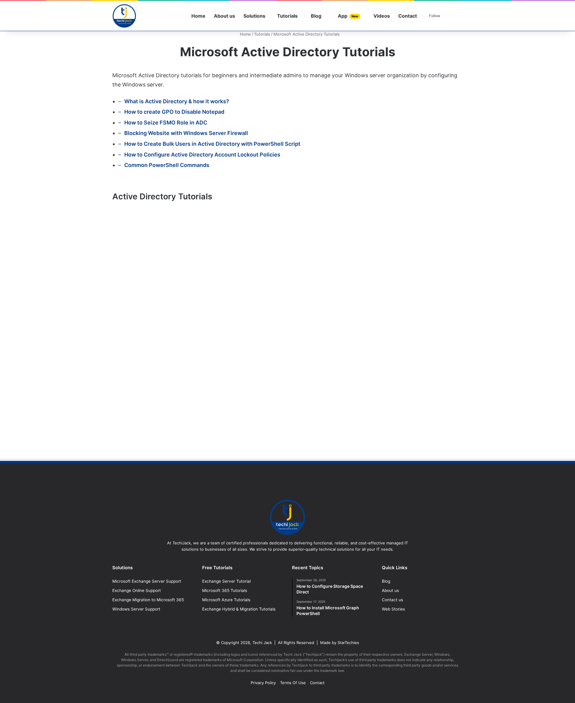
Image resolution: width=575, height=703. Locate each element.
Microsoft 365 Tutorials (224, 590)
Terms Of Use (293, 682)
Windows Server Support (136, 609)
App (347, 16)
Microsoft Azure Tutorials (226, 599)
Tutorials (287, 16)
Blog (315, 16)
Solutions (254, 16)
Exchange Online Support (136, 590)
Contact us (392, 599)
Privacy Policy (263, 682)
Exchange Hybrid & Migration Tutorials (239, 609)
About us (224, 16)
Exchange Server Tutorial (226, 581)
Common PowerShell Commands (166, 165)
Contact (407, 16)
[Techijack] (124, 16)
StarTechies (348, 642)
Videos (381, 16)
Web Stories (393, 609)
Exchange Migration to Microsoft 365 (148, 599)
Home (198, 16)
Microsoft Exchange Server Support (146, 581)
